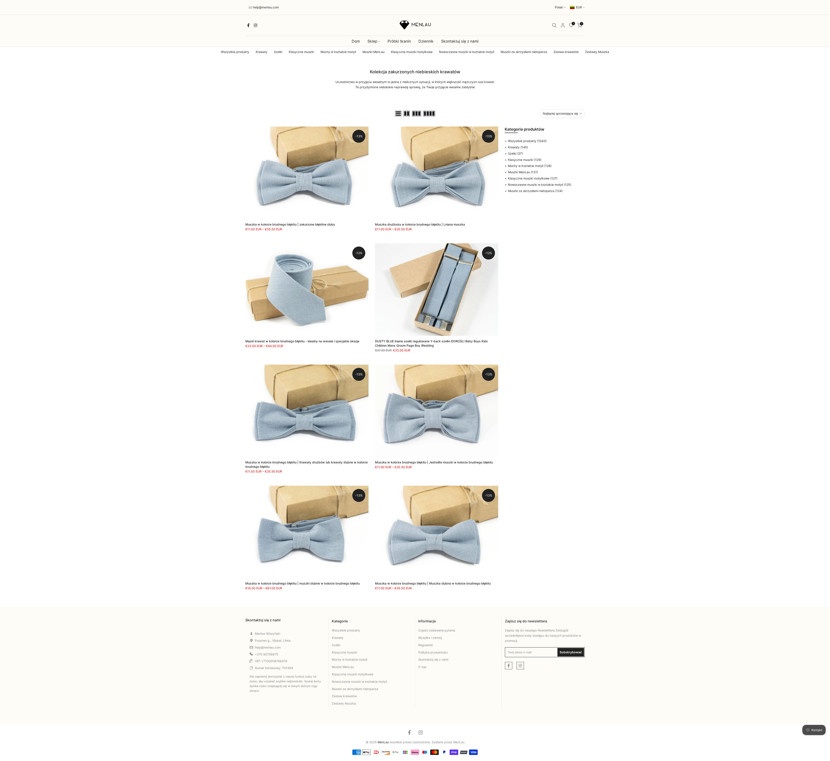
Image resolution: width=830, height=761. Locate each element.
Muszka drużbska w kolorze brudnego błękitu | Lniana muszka (420, 224)
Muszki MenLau (373, 52)
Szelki (278, 52)
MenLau (458, 742)
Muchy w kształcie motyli (338, 52)
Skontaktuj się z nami (460, 41)
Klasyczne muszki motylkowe (412, 52)
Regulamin (425, 645)
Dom (356, 41)
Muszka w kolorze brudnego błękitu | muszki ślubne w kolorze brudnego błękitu (302, 583)
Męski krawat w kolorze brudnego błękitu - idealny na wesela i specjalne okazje (302, 341)
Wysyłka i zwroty (430, 637)
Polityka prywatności (433, 652)
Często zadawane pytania (436, 630)
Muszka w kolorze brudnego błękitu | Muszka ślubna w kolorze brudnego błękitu (433, 583)
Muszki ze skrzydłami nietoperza (524, 52)
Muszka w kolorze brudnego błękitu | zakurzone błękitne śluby (290, 224)
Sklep (372, 41)
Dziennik (426, 41)
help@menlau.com (265, 7)
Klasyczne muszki (301, 52)
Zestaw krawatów (566, 52)
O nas (422, 667)
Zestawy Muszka (597, 52)
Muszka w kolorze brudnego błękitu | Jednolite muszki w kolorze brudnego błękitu (434, 462)
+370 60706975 (266, 654)
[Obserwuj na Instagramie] (255, 25)
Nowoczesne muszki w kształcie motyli (466, 52)
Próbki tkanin (399, 41)
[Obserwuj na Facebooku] (248, 25)
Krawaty (261, 52)
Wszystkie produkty (235, 52)
